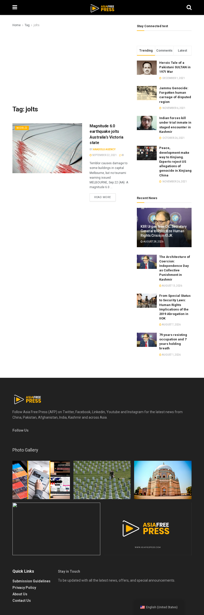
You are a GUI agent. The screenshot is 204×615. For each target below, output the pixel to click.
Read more (102, 197)
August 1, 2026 (171, 354)
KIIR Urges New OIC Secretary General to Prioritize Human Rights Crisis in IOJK (164, 231)
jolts (37, 25)
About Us (19, 594)
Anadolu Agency (104, 149)
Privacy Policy (24, 588)
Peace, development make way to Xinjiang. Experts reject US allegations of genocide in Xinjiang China (175, 161)
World (21, 128)
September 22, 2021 (104, 155)
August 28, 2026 (153, 241)
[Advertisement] (70, 65)
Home (16, 25)
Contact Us (21, 601)
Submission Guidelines (31, 581)
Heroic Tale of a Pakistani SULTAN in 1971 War (175, 67)
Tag (27, 25)
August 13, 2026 (171, 285)
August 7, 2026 (171, 324)
